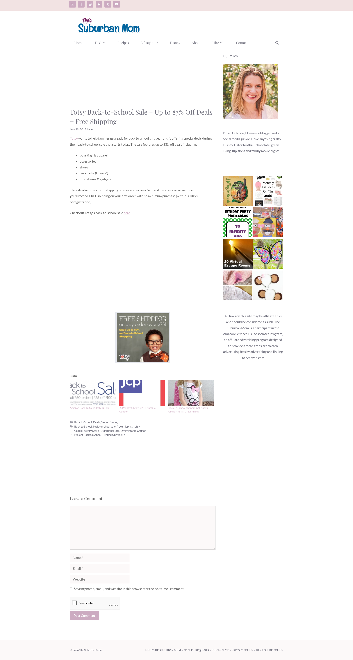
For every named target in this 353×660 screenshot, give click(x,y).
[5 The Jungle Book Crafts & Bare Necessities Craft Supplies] (238, 191)
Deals (96, 422)
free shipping (124, 426)
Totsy (74, 138)
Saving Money (109, 422)
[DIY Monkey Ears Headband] (268, 286)
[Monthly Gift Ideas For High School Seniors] (268, 191)
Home (78, 42)
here (127, 213)
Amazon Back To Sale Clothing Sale (89, 407)
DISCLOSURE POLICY (269, 650)
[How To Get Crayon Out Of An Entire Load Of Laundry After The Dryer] (238, 286)
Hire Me (218, 42)
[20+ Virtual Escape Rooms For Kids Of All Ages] (238, 254)
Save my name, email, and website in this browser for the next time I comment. (129, 589)
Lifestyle (147, 42)
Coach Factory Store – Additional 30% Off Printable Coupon (110, 430)
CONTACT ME (220, 650)
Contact (242, 42)
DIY (98, 42)
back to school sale (104, 426)
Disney (175, 42)
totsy (136, 426)
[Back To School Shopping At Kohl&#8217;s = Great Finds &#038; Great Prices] (191, 393)
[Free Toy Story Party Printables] (238, 223)
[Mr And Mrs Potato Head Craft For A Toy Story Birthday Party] (268, 223)
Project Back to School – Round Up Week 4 (100, 434)
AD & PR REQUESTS (196, 650)
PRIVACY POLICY (242, 650)
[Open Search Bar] (277, 42)
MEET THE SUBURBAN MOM (163, 650)
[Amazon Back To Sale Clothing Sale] (92, 393)
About (196, 42)
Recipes (123, 42)
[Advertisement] (216, 24)
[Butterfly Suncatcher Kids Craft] (268, 254)
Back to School (83, 422)
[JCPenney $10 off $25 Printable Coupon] (142, 393)
